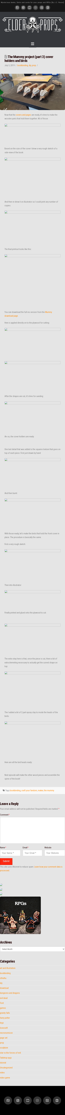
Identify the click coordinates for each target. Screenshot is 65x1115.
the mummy (49, 790)
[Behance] (47, 7)
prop (34, 65)
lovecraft (4, 1028)
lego (2, 1023)
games (3, 1008)
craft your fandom (29, 790)
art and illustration (7, 968)
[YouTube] (29, 7)
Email (25, 847)
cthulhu (3, 978)
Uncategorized (6, 1068)
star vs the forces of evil (10, 1053)
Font (2, 1003)
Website (47, 847)
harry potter (5, 1018)
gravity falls (5, 1013)
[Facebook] (17, 7)
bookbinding (22, 65)
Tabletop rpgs (6, 1058)
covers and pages (23, 115)
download (4, 988)
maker (40, 790)
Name (3, 847)
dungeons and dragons (10, 993)
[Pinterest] (41, 7)
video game (5, 1078)
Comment (5, 815)
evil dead (4, 998)
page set (3, 1038)
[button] (32, 43)
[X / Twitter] (23, 7)
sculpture (4, 1048)
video (2, 1073)
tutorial (3, 1063)
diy (30, 65)
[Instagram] (35, 7)
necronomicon (6, 1033)
